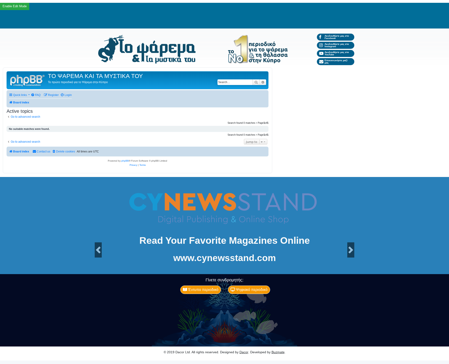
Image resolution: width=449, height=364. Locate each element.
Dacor (243, 352)
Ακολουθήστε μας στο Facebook (337, 37)
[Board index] (28, 80)
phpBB (125, 160)
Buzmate (278, 352)
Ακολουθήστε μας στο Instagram (337, 45)
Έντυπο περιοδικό (202, 290)
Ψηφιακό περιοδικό (251, 290)
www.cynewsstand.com (224, 257)
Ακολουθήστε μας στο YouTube (337, 53)
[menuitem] (35, 95)
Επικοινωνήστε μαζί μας (336, 61)
